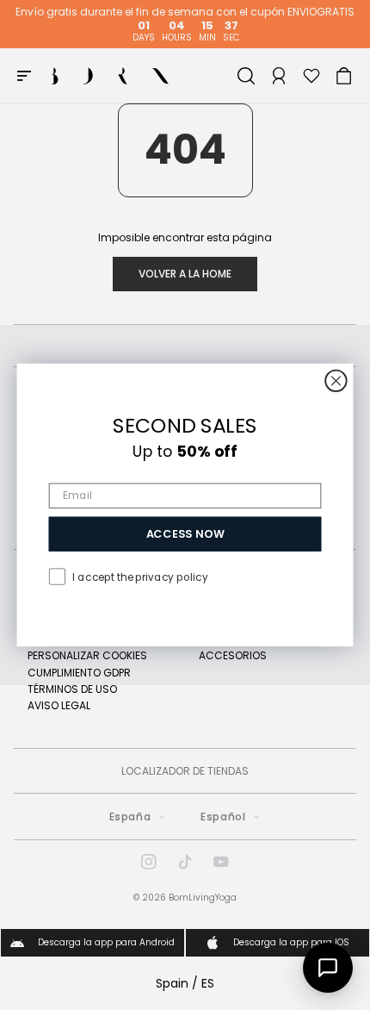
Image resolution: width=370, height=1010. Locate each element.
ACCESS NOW (185, 534)
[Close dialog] (335, 381)
